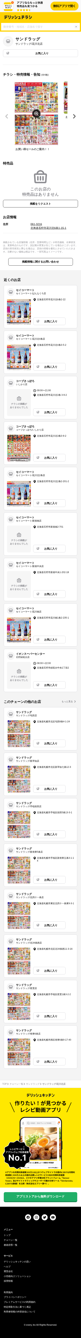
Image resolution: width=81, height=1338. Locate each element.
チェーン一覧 (16, 1084)
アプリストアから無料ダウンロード (40, 1196)
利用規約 (8, 1292)
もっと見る (67, 701)
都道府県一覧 (10, 1245)
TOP (4, 1084)
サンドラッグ (33, 1084)
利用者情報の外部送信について (19, 1311)
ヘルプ (7, 1266)
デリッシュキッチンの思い (17, 1261)
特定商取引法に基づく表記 (17, 1307)
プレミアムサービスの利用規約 (19, 1302)
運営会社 (8, 1271)
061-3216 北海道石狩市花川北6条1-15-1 (48, 226)
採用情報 (8, 1281)
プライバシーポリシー (15, 1297)
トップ (7, 1235)
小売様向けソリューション (17, 1276)
